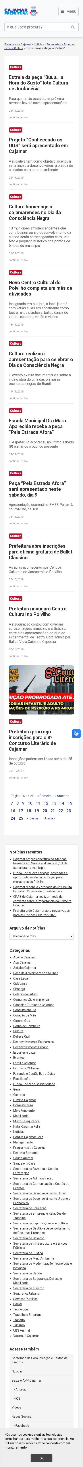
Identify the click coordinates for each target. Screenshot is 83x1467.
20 (44, 810)
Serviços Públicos (25, 1299)
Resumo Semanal (25, 1153)
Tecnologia (21, 1309)
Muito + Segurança (26, 1121)
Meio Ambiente (24, 1110)
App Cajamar (22, 962)
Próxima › (33, 818)
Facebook (22, 1425)
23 (68, 810)
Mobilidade (21, 1116)
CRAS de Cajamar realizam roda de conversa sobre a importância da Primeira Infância (42, 901)
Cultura (18, 1031)
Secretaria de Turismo (28, 1288)
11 (38, 803)
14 (62, 803)
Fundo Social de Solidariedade (34, 1084)
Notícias (39, 44)
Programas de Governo (29, 1147)
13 (54, 803)
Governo (19, 1095)
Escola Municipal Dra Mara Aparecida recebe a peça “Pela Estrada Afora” (37, 426)
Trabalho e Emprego (27, 1314)
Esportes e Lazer (25, 1052)
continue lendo (18, 117)
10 (30, 803)
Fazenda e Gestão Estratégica (34, 1073)
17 (21, 810)
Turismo (19, 1325)
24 (13, 818)
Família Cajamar (24, 1063)
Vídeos (16, 1407)
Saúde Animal (23, 1158)
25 (21, 818)
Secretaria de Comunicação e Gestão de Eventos (40, 1360)
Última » (49, 818)
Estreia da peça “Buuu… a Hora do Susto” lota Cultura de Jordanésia (38, 83)
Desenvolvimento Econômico (33, 1042)
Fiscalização (21, 1079)
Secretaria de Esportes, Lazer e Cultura (40, 1223)
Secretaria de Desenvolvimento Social (39, 1193)
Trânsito (19, 1320)
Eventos (19, 1057)
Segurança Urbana (26, 1293)
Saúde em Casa (24, 1163)
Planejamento (23, 1142)
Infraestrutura (23, 1105)
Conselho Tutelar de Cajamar (33, 1005)
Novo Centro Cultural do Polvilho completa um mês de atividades (40, 288)
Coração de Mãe (24, 1015)
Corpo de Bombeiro (26, 1026)
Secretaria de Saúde (27, 1273)
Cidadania (20, 983)
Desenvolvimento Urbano (30, 1047)
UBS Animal (21, 1330)
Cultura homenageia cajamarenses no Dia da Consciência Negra (35, 212)
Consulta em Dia (24, 1010)
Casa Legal (21, 978)
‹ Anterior (62, 796)
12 (46, 803)
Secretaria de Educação (29, 1208)
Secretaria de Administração (33, 1178)
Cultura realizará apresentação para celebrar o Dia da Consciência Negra (41, 359)
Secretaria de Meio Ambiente (33, 1258)
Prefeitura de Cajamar (21, 11)
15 (70, 803)
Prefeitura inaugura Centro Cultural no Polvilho (38, 611)
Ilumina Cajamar (24, 1100)
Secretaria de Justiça (28, 1253)
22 (60, 810)
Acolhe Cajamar (24, 957)
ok (42, 1458)
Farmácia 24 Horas (26, 1068)
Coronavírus (21, 1020)
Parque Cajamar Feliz (28, 1137)
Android (21, 1389)
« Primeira (44, 796)
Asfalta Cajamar (24, 968)
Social (17, 1304)
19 (37, 810)
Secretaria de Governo (28, 1238)
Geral (17, 1089)
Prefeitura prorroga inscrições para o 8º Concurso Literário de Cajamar (32, 740)
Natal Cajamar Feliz (26, 1126)
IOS (17, 1398)
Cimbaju (19, 989)
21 (52, 810)
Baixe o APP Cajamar (26, 1380)
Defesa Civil (21, 1036)
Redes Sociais (21, 1416)
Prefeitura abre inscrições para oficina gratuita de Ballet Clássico (40, 551)
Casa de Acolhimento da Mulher (35, 973)
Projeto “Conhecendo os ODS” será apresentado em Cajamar (38, 145)
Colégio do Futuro (25, 994)
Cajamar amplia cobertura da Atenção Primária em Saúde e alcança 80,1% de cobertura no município (40, 863)
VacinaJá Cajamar (26, 1336)
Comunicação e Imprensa (31, 999)
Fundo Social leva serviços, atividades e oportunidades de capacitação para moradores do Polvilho (40, 877)
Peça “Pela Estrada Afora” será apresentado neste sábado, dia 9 (37, 489)
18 (29, 810)
